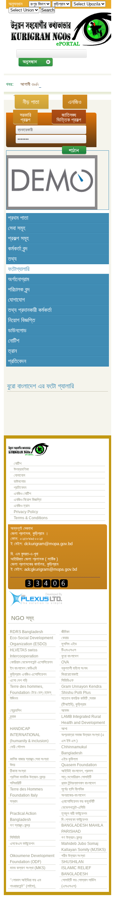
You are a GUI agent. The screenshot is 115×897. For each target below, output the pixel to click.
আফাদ (65, 710)
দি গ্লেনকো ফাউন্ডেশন (74, 819)
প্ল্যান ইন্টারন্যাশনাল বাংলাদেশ (78, 783)
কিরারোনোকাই (69, 674)
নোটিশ (13, 340)
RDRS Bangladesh (26, 632)
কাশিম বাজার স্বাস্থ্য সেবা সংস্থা (29, 759)
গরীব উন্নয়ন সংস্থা (73, 855)
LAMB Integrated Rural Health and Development (83, 719)
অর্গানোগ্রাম (18, 279)
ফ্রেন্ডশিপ (15, 710)
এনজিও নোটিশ (22, 493)
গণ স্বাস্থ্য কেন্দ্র (20, 825)
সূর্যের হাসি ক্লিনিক (72, 789)
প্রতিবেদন (17, 361)
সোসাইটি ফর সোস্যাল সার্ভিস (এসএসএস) (78, 883)
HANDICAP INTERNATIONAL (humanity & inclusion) (29, 734)
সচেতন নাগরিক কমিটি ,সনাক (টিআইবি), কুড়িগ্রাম (78, 701)
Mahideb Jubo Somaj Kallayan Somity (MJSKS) (83, 846)
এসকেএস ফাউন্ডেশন (22, 843)
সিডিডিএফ (67, 680)
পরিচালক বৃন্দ (19, 289)
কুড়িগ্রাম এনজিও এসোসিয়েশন (28, 674)
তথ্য (12, 259)
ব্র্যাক (13, 716)
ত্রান (12, 351)
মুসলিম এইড (69, 644)
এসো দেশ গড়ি (18, 680)
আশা (64, 728)
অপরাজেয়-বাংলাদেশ (73, 795)
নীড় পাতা (31, 102)
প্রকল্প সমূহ (18, 238)
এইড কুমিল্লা (69, 759)
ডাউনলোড (17, 330)
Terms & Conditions (31, 518)
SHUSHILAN (72, 862)
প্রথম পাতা (18, 218)
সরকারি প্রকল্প (25, 117)
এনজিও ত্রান (21, 506)
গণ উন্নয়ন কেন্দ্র (71, 837)
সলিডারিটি (15, 783)
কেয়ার (65, 638)
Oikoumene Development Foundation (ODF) (32, 858)
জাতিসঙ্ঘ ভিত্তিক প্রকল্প (69, 117)
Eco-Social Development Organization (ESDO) (31, 641)
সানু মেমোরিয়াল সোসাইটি (76, 777)
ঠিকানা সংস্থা (18, 771)
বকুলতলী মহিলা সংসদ (74, 668)
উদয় (12, 765)
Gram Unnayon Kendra (81, 686)
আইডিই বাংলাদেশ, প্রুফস (77, 771)
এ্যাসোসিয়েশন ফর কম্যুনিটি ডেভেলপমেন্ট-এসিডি (78, 804)
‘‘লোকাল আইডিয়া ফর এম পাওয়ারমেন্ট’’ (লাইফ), (25, 883)
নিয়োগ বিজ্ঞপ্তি (21, 320)
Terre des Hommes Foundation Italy (26, 792)
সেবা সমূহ (16, 228)
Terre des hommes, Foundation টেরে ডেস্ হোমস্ (30, 689)
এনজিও (74, 102)
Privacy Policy (26, 512)
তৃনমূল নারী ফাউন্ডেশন (74, 813)
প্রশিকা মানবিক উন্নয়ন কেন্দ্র (27, 777)
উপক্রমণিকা (21, 469)
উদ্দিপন (14, 698)
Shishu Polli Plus (76, 692)
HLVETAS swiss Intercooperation (24, 653)
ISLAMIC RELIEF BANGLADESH (76, 871)
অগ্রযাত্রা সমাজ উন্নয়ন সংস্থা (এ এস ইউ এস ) (82, 738)
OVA (65, 662)
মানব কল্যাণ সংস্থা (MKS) (27, 868)
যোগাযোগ (16, 300)
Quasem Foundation (79, 765)
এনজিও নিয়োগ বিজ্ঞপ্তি (28, 499)
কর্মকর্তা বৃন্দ (17, 248)
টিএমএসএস (68, 650)
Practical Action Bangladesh (23, 816)
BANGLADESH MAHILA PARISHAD (82, 828)
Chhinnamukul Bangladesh (74, 750)
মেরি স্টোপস (17, 747)
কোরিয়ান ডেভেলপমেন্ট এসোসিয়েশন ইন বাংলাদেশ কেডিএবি (31, 665)
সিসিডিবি (15, 837)
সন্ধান (13, 801)
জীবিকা (65, 632)
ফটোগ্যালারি (18, 269)
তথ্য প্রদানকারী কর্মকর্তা (29, 310)
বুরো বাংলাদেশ (69, 656)
